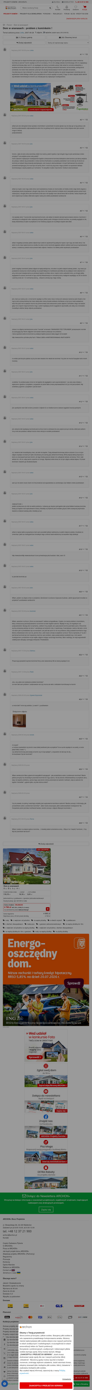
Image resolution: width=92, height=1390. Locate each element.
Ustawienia (66, 1379)
